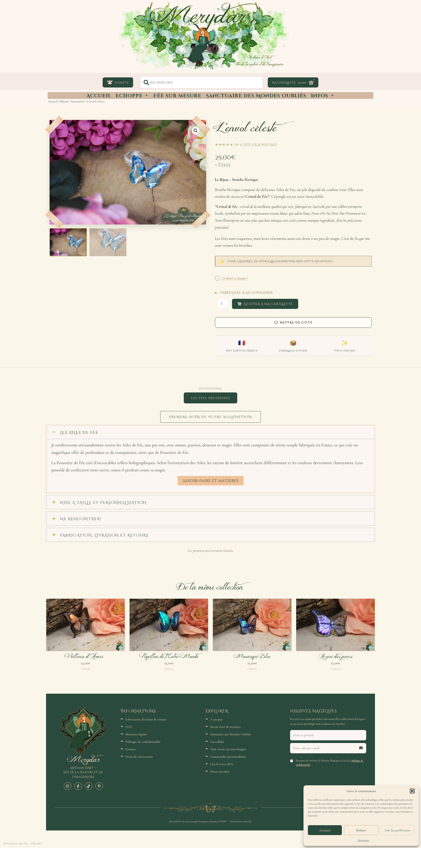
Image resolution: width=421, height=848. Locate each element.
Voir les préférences (397, 830)
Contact (130, 749)
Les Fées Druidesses (210, 398)
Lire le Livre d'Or (221, 764)
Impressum (363, 840)
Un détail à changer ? (232, 278)
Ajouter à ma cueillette (268, 304)
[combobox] (201, 82)
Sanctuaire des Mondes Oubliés (256, 95)
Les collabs (217, 742)
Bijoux (64, 101)
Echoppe (129, 95)
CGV (128, 727)
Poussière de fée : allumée (23, 843)
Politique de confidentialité (143, 742)
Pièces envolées (220, 771)
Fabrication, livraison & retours (145, 719)
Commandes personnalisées (228, 757)
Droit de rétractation (139, 757)
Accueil (99, 95)
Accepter (325, 830)
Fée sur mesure (177, 95)
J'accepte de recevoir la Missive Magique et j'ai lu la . (329, 762)
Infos (319, 95)
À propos (216, 719)
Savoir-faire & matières (225, 727)
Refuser (361, 830)
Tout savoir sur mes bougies (228, 749)
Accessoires (77, 101)
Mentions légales (136, 734)
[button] (412, 791)
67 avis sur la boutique (258, 144)
